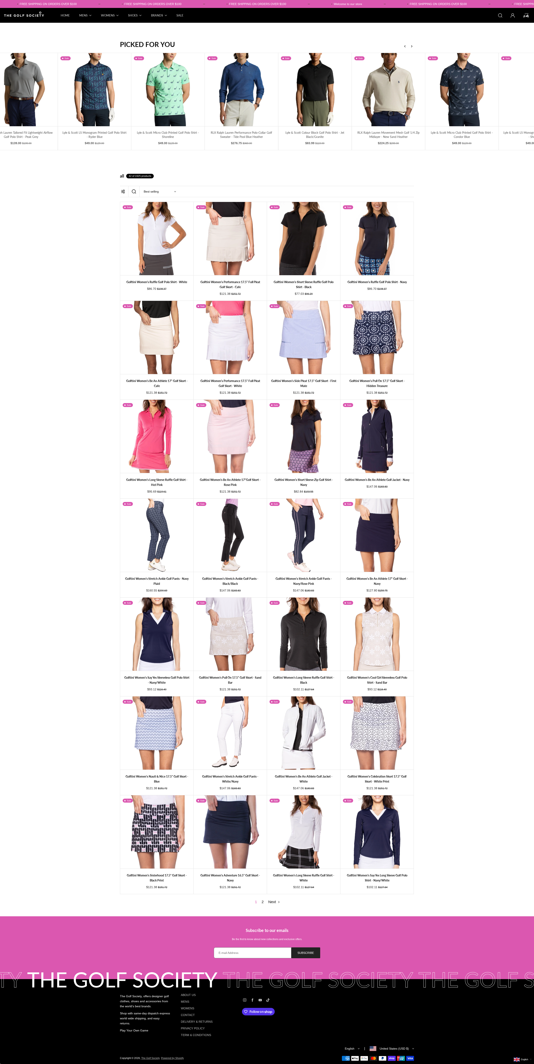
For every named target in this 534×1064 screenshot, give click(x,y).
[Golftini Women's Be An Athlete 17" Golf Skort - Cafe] (156, 337)
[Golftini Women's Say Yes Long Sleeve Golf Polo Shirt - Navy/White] (377, 832)
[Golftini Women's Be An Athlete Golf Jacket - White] (303, 733)
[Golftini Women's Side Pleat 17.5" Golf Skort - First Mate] (303, 337)
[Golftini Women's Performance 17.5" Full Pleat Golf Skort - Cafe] (230, 238)
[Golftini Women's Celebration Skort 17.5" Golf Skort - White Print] (377, 733)
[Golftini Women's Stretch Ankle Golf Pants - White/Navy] (230, 733)
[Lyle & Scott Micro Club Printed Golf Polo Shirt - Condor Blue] (377, 89)
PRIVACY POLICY (193, 1028)
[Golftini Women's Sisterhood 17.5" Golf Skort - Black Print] (156, 832)
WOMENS (187, 1008)
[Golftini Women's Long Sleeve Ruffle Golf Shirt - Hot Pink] (156, 436)
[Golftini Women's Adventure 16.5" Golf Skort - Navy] (230, 832)
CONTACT (188, 1015)
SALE (179, 15)
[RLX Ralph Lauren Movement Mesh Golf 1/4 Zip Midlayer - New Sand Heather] (303, 89)
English (349, 1048)
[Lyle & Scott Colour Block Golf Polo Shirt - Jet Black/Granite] (230, 89)
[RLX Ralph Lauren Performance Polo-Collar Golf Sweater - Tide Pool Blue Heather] (156, 89)
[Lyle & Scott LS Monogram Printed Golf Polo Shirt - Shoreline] (450, 89)
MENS (185, 1001)
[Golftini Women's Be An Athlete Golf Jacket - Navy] (377, 436)
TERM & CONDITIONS (196, 1035)
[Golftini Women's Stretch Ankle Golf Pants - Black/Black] (230, 535)
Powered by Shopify (172, 1058)
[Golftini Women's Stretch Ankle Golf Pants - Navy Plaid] (156, 535)
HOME (65, 15)
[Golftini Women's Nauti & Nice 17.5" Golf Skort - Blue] (156, 733)
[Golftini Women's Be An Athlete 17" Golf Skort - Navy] (377, 535)
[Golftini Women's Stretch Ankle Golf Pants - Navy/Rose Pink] (303, 535)
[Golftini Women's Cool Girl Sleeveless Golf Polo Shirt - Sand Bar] (377, 634)
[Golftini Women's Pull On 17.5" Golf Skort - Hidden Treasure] (377, 337)
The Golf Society (150, 1058)
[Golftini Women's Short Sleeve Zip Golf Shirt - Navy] (303, 436)
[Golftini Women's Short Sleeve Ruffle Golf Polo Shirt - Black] (303, 238)
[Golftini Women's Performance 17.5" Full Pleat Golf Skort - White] (230, 337)
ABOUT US (188, 995)
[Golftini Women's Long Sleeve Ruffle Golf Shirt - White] (303, 832)
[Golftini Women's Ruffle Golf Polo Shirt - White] (156, 238)
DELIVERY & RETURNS (197, 1021)
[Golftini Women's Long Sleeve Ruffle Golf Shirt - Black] (303, 634)
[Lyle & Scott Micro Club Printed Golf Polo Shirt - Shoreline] (83, 89)
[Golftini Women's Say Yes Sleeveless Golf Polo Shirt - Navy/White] (156, 634)
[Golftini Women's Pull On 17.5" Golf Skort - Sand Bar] (230, 634)
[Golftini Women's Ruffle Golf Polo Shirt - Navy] (377, 238)
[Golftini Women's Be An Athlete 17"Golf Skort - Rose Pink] (230, 436)
